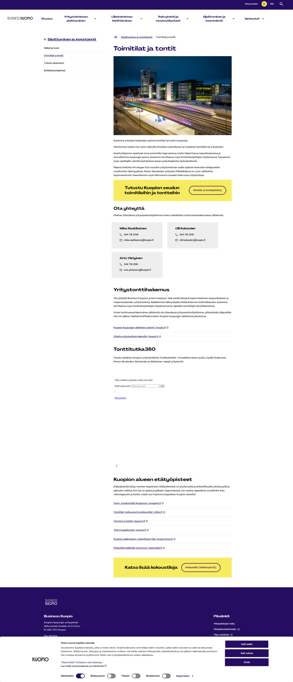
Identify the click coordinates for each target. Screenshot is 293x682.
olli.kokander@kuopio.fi (192, 240)
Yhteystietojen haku (224, 624)
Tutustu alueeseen (54, 63)
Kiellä (247, 662)
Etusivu (47, 18)
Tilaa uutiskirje (231, 635)
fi (265, 4)
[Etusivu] (115, 38)
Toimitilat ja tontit (53, 55)
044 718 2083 (131, 264)
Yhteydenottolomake (231, 629)
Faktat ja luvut (51, 48)
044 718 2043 (187, 234)
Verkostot (252, 18)
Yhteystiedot (251, 4)
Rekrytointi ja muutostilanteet (168, 18)
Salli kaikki (246, 644)
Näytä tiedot (182, 676)
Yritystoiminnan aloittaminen (76, 18)
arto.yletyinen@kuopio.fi (137, 270)
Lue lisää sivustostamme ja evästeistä (82, 666)
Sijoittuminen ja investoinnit (214, 18)
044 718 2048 (131, 234)
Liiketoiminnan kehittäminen (122, 18)
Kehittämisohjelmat (54, 70)
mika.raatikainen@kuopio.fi (139, 240)
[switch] (111, 675)
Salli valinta (247, 653)
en (272, 4)
